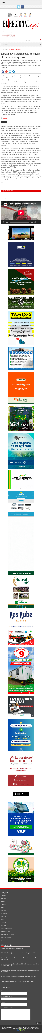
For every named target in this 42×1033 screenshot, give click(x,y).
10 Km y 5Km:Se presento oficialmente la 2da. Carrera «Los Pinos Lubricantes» (19, 958)
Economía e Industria (16, 49)
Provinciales (4, 913)
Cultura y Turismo (5, 931)
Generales (3, 895)
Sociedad (3, 925)
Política (3, 901)
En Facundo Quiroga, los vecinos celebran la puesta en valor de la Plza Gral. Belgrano (20, 964)
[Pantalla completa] (38, 222)
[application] (21, 212)
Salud (2, 919)
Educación (3, 922)
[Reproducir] (3, 222)
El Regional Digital (25, 1027)
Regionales (3, 916)
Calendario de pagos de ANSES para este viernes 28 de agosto (18, 981)
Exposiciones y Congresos (7, 934)
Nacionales (4, 910)
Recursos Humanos (6, 937)
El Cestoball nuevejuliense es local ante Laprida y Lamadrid (18, 953)
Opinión (3, 940)
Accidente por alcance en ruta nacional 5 (12, 948)
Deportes (3, 904)
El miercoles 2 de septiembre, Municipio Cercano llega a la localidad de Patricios (20, 971)
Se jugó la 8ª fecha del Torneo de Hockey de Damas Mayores (18, 976)
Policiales (3, 898)
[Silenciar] (35, 222)
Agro (9, 49)
